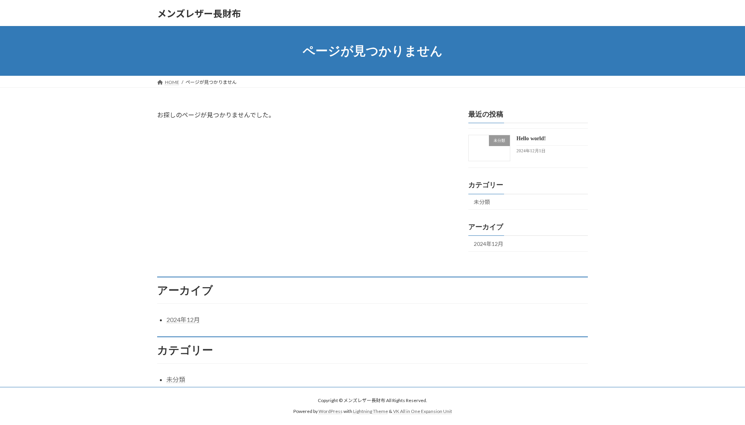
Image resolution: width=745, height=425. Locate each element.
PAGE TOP (721, 404)
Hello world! (531, 138)
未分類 (482, 202)
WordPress (331, 412)
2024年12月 (488, 243)
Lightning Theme (370, 412)
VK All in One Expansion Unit (422, 412)
